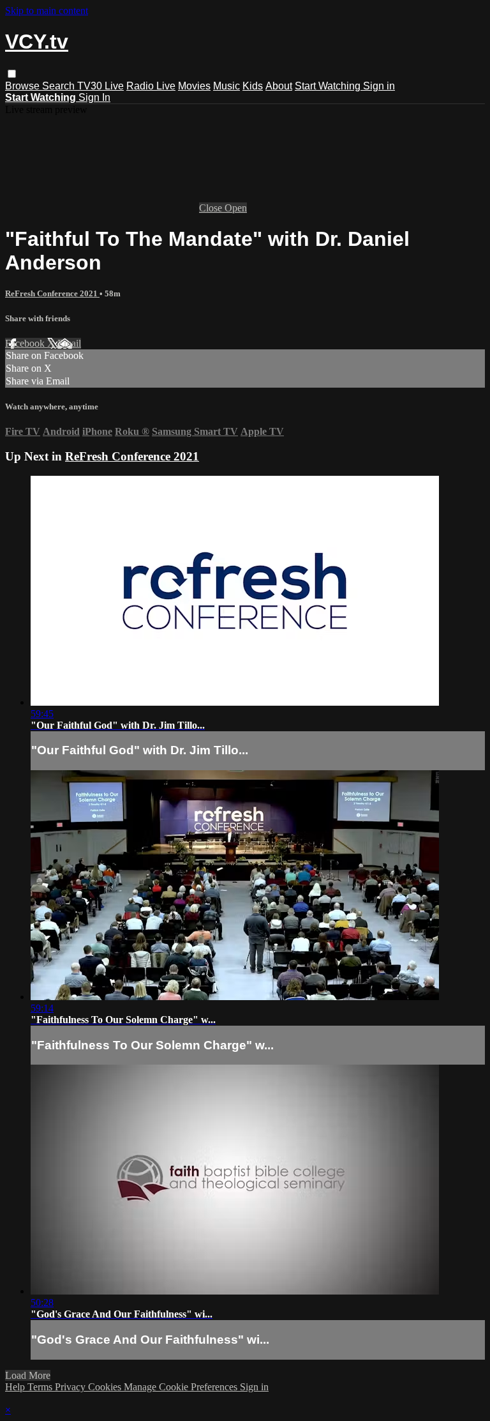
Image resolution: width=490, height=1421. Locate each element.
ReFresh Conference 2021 (52, 293)
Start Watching (329, 85)
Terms (41, 1386)
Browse (23, 85)
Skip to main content (46, 10)
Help (16, 1386)
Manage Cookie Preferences (182, 1386)
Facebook (26, 343)
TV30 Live (100, 85)
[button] (12, 74)
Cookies (106, 1386)
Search (59, 85)
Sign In (94, 97)
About (278, 85)
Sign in (379, 85)
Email (69, 343)
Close (212, 207)
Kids (252, 85)
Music (226, 85)
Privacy (71, 1386)
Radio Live (150, 85)
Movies (194, 85)
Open (236, 207)
